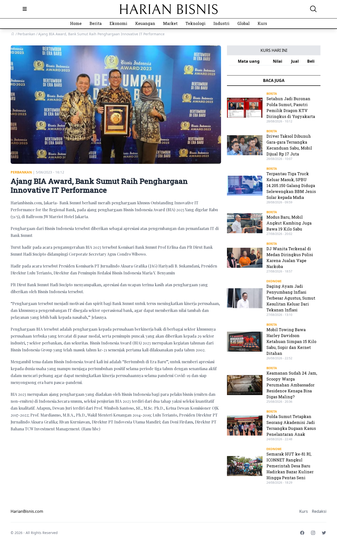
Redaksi (319, 511)
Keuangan (145, 23)
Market (170, 23)
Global (243, 23)
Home (76, 23)
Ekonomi (118, 23)
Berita (96, 23)
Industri (221, 23)
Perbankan (21, 172)
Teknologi (196, 23)
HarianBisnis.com (27, 511)
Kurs (262, 23)
